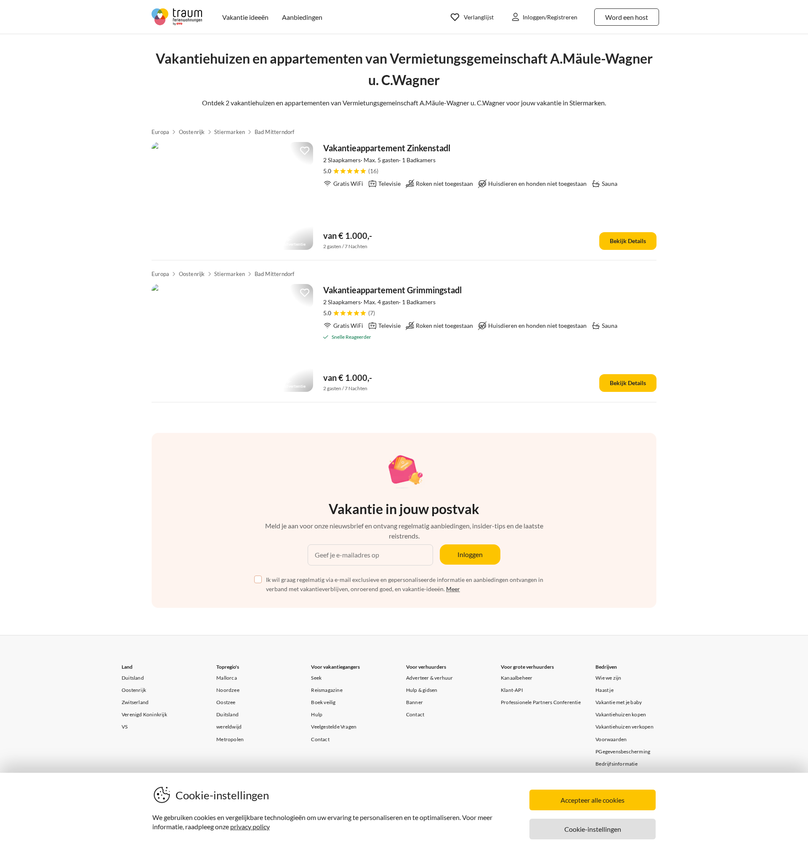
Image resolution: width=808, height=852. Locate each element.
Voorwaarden (611, 739)
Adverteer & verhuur (429, 678)
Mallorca (226, 678)
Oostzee (225, 702)
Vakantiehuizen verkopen (624, 726)
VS (125, 726)
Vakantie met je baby (618, 702)
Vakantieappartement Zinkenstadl (386, 148)
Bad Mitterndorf (275, 132)
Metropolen (230, 739)
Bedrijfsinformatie (616, 764)
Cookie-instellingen (592, 829)
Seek (316, 678)
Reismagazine (326, 690)
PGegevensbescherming (622, 751)
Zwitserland (135, 702)
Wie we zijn (608, 678)
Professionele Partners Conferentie (541, 702)
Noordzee (227, 690)
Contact (320, 739)
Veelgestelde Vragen (333, 726)
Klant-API (512, 690)
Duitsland (133, 678)
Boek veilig (323, 702)
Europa (160, 132)
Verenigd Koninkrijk (144, 714)
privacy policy (250, 827)
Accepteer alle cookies (593, 800)
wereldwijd (229, 726)
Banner (414, 702)
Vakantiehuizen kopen (620, 714)
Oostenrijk (192, 132)
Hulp (316, 714)
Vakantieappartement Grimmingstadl (392, 290)
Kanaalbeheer (516, 678)
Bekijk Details (628, 240)
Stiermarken (229, 132)
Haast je (604, 690)
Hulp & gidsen (422, 690)
